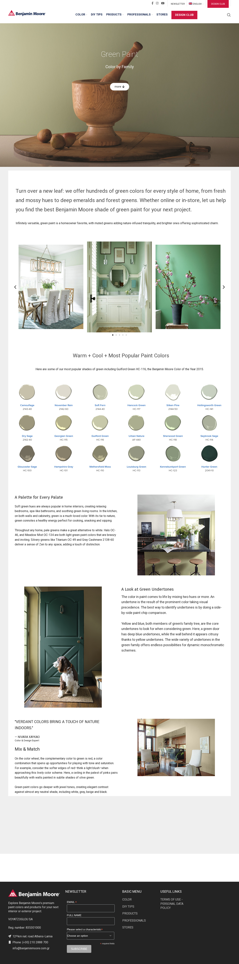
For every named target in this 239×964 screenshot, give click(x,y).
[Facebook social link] (152, 3)
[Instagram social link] (157, 3)
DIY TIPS (128, 906)
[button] (15, 287)
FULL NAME (74, 915)
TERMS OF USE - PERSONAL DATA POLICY (171, 904)
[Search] (229, 15)
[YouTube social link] (163, 3)
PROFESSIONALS (134, 920)
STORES (127, 927)
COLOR (127, 899)
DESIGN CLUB (218, 4)
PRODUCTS (130, 913)
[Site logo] (27, 13)
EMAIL (72, 902)
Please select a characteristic (85, 929)
